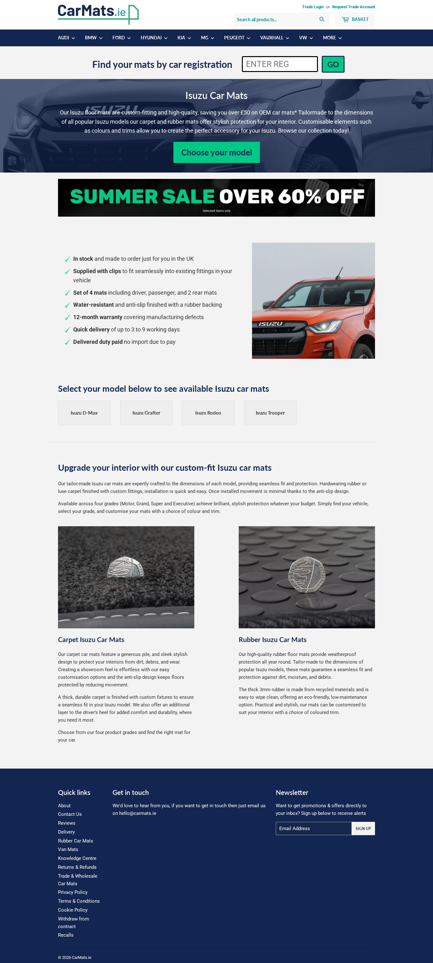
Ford (119, 37)
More (330, 37)
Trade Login (313, 6)
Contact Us (70, 814)
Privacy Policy (72, 892)
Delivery (66, 832)
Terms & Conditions (79, 901)
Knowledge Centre (77, 858)
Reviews (66, 823)
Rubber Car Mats (75, 841)
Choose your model (216, 152)
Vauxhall (272, 37)
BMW (91, 37)
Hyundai (152, 37)
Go (333, 64)
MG (205, 37)
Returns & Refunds (77, 867)
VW (303, 37)
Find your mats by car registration (162, 64)
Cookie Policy (72, 910)
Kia (182, 37)
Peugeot (234, 37)
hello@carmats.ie (137, 813)
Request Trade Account (353, 6)
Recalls (66, 935)
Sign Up (363, 828)
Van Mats (68, 849)
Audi (64, 37)
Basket (360, 19)
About (64, 806)
